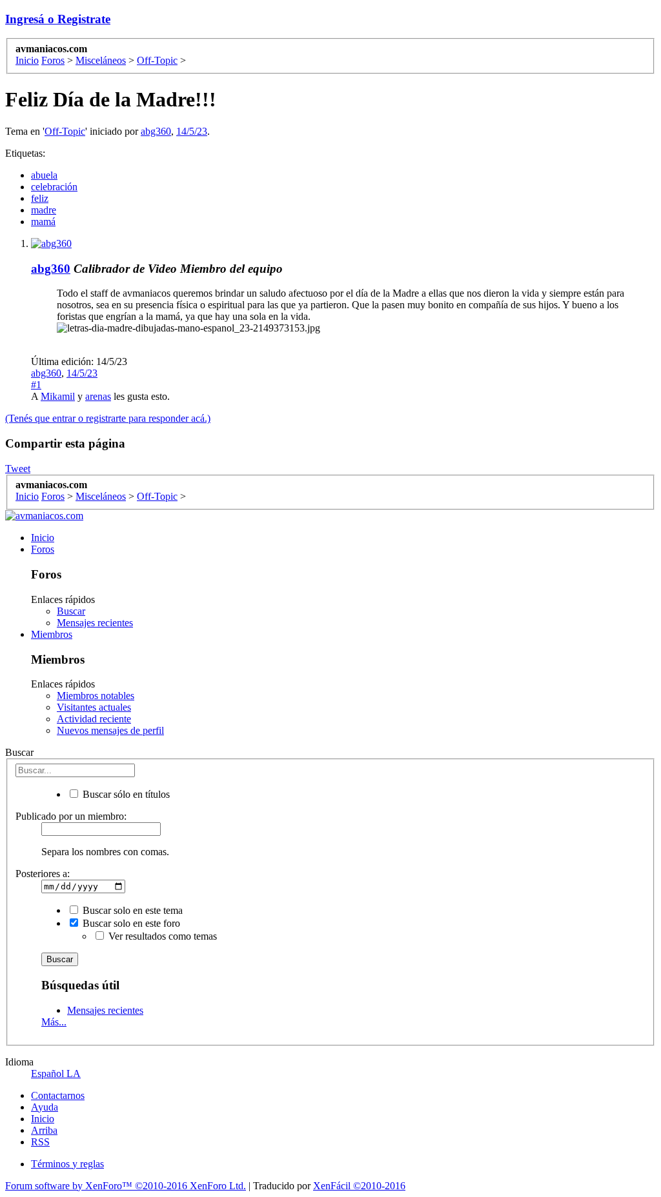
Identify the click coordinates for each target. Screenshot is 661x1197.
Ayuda (44, 1107)
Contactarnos (58, 1095)
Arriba (44, 1130)
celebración (54, 186)
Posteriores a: (42, 873)
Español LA (56, 1073)
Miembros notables (95, 695)
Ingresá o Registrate (57, 19)
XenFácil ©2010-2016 (359, 1185)
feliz (39, 198)
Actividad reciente (94, 718)
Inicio (42, 537)
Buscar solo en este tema (131, 910)
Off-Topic (65, 131)
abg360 (156, 131)
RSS (40, 1141)
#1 (36, 384)
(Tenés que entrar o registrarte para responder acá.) (107, 418)
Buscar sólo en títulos (125, 794)
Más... (53, 1021)
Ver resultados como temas (161, 936)
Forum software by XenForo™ (125, 1185)
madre (43, 209)
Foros (42, 549)
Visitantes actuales (94, 707)
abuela (44, 175)
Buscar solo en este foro (130, 923)
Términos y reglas (67, 1163)
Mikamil (58, 396)
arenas (98, 396)
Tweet (17, 468)
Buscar (71, 611)
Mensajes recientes (95, 622)
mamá (43, 221)
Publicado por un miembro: (71, 816)
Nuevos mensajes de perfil (110, 730)
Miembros (51, 634)
